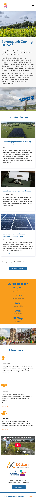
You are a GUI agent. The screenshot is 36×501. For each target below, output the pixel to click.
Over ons (5, 418)
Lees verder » (6, 165)
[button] (33, 5)
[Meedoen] (4, 385)
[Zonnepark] (4, 358)
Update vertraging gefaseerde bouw (17, 191)
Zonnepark (6, 364)
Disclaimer (29, 496)
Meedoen (5, 391)
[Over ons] (4, 413)
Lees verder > (5, 379)
